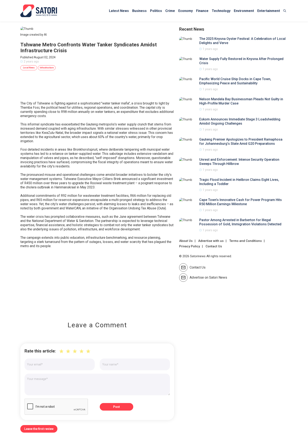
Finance (202, 11)
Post (116, 406)
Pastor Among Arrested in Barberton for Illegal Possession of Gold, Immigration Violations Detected (240, 222)
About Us (186, 241)
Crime (170, 11)
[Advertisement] (97, 281)
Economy (185, 11)
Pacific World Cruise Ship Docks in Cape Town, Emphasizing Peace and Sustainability (235, 81)
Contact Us (214, 246)
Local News (29, 68)
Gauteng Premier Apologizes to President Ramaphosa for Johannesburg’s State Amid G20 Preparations (240, 141)
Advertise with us (211, 241)
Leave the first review (38, 429)
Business (139, 11)
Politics (156, 11)
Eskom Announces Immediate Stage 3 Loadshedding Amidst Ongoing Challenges (239, 121)
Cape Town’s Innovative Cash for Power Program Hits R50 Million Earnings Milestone (240, 202)
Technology (221, 11)
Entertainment (268, 11)
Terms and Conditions (245, 241)
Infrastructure (47, 68)
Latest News (119, 11)
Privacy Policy (189, 246)
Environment (244, 11)
